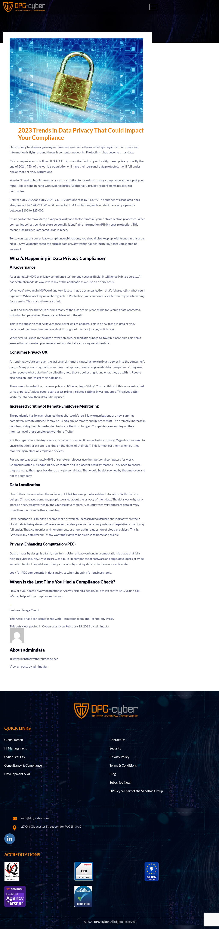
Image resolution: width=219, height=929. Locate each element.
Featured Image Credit (24, 610)
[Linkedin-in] (9, 838)
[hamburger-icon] (153, 7)
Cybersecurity (51, 626)
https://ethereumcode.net (41, 659)
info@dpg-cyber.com (35, 818)
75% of (31, 166)
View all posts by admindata (30, 666)
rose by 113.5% (88, 199)
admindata (102, 626)
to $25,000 (36, 210)
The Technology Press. (99, 618)
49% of (51, 459)
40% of (34, 276)
